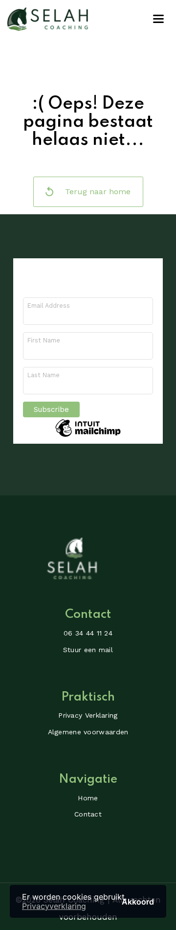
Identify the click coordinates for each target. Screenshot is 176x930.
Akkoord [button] (138, 901)
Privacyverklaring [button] (54, 906)
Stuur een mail (88, 650)
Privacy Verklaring (87, 715)
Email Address (48, 305)
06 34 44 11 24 (88, 633)
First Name (43, 340)
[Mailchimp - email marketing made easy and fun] (88, 436)
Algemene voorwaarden (88, 732)
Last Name (43, 375)
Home (88, 798)
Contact (88, 814)
